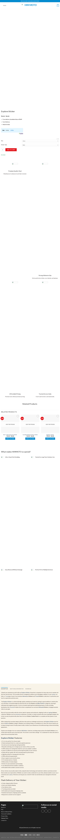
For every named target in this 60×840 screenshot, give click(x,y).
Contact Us (3, 820)
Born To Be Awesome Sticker (10, 434)
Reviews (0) (28, 688)
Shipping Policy (4, 818)
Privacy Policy (4, 816)
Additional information (16, 688)
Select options (10, 438)
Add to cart (11, 149)
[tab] (4, 688)
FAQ (2, 809)
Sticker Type (4, 144)
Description (4, 688)
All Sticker (24, 730)
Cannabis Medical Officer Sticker (30, 434)
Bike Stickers (41, 703)
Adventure (25, 696)
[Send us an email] (49, 811)
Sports (7, 723)
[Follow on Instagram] (46, 811)
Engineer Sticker (50, 434)
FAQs (8, 837)
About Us (3, 807)
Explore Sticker (25, 692)
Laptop (53, 694)
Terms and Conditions (6, 814)
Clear (57, 138)
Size (2, 140)
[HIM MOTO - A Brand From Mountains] (30, 5)
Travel (6, 696)
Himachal (12, 707)
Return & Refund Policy (6, 811)
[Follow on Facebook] (42, 811)
